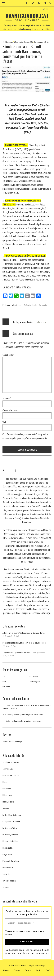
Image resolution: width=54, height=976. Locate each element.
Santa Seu (6, 874)
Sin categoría (34, 681)
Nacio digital (7, 847)
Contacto (28, 970)
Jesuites (5, 808)
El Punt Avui (7, 795)
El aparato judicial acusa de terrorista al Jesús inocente (24, 642)
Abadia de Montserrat (11, 762)
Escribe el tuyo (40, 322)
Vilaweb (5, 887)
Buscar (49, 3)
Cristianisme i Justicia (10, 775)
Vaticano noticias (9, 880)
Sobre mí (6, 970)
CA (44, 8)
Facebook (26, 3)
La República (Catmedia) (11, 814)
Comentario (8, 354)
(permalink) (43, 305)
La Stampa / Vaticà (9, 828)
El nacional (6, 788)
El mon (5, 782)
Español (48, 970)
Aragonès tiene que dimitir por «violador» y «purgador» (23, 652)
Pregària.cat (7, 854)
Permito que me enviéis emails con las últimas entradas (24, 933)
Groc (4, 681)
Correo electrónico (11, 410)
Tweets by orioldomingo (12, 741)
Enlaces (17, 970)
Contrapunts (38, 42)
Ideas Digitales (8, 801)
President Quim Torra (10, 861)
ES (47, 8)
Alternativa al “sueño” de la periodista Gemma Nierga (23, 632)
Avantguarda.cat (27, 16)
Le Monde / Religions (10, 834)
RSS (37, 3)
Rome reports (7, 867)
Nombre (6, 398)
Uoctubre (6, 686)
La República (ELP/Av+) (11, 821)
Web (4, 422)
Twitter (31, 3)
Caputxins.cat (7, 768)
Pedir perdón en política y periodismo (29, 714)
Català (38, 970)
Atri (3, 676)
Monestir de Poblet (10, 841)
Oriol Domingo (7, 42)
